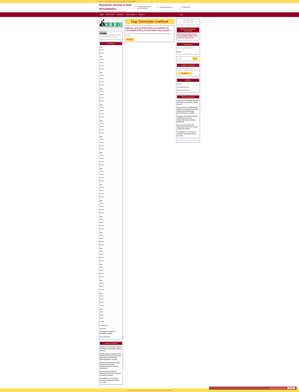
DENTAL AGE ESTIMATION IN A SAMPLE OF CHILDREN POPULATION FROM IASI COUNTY (148, 29)
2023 (101, 88)
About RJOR (110, 14)
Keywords (102, 328)
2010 (101, 293)
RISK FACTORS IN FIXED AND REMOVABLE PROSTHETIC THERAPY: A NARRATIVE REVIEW (110, 373)
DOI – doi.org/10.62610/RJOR (185, 48)
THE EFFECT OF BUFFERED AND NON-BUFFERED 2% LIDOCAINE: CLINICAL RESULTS (111, 348)
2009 (101, 309)
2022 (101, 104)
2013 (101, 248)
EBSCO (179, 52)
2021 (101, 120)
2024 (101, 72)
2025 (101, 56)
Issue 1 (102, 49)
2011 (101, 280)
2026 (101, 47)
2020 (101, 136)
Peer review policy (105, 336)
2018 (101, 168)
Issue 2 (102, 53)
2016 (101, 200)
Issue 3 (102, 65)
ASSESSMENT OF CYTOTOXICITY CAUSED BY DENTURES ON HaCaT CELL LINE (110, 380)
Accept (291, 388)
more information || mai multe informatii (277, 388)
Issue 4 (102, 69)
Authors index (104, 325)
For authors (130, 14)
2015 (101, 216)
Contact (141, 14)
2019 (101, 152)
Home (102, 14)
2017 (101, 184)
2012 (101, 264)
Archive (120, 14)
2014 (101, 232)
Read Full (130, 40)
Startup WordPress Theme (132, 390)
